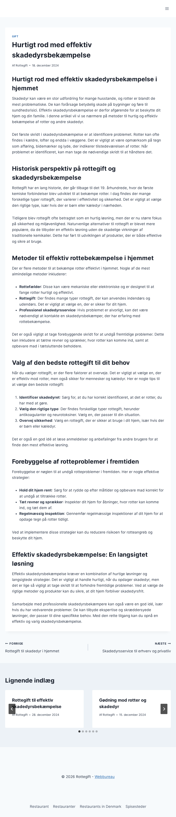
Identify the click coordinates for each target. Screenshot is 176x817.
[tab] (79, 731)
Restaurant (39, 806)
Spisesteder (136, 806)
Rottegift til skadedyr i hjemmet (32, 647)
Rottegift (22, 65)
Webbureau (105, 777)
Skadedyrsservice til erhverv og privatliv (136, 647)
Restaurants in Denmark (100, 806)
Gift (15, 36)
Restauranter (64, 806)
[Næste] (164, 709)
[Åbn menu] (167, 8)
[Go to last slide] (12, 709)
